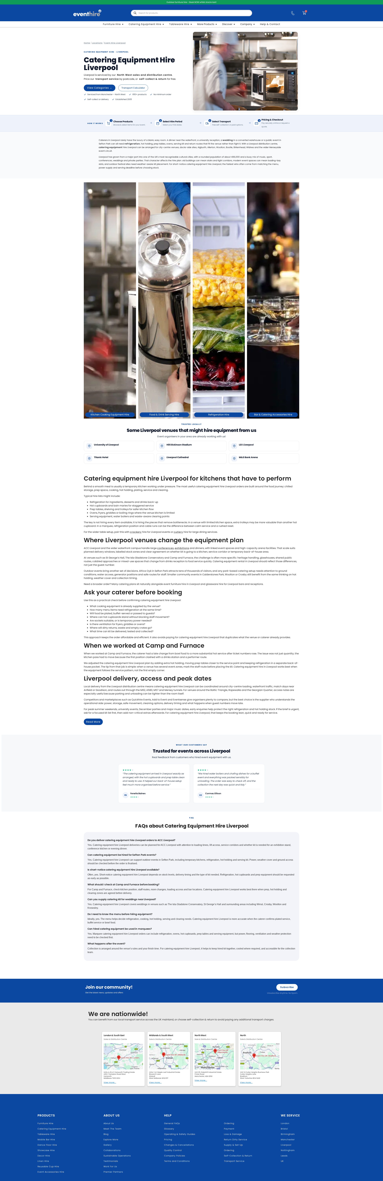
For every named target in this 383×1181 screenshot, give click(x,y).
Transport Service (234, 1161)
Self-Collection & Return (238, 1155)
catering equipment (110, 147)
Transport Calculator (133, 87)
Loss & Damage (233, 1134)
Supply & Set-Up (233, 1144)
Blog (106, 1134)
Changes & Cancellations (179, 1144)
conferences (165, 548)
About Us (112, 1115)
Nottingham (288, 1150)
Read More (93, 722)
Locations (97, 43)
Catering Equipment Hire (52, 1128)
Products (46, 1115)
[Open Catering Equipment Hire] (163, 24)
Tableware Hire (46, 1134)
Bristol (284, 1128)
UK (282, 1161)
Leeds (284, 1155)
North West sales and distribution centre (144, 75)
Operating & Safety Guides (179, 1134)
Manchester (288, 1139)
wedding (228, 140)
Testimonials (111, 1161)
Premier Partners (113, 1171)
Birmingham (288, 1134)
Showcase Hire (46, 1150)
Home (87, 43)
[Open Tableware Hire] (191, 24)
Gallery (108, 1144)
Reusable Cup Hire (48, 1166)
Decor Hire (44, 1155)
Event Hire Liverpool (115, 43)
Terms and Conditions (177, 1161)
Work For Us (110, 1166)
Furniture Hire (45, 1123)
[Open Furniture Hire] (122, 24)
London (285, 1123)
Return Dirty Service (235, 1139)
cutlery (178, 532)
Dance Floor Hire (47, 1144)
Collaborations (112, 1150)
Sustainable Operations (117, 1155)
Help (168, 1115)
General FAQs (172, 1123)
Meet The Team (112, 1128)
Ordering (229, 1123)
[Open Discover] (234, 24)
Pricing (168, 1139)
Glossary (169, 1128)
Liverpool (286, 1144)
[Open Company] (254, 24)
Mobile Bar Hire (46, 1139)
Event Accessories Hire (51, 1171)
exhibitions (182, 548)
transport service (107, 79)
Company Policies (174, 1155)
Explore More (111, 1139)
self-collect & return (153, 79)
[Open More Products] (216, 24)
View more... (110, 1082)
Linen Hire (43, 1161)
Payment (229, 1128)
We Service (290, 1115)
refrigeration (132, 143)
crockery (136, 532)
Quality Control (173, 1150)
